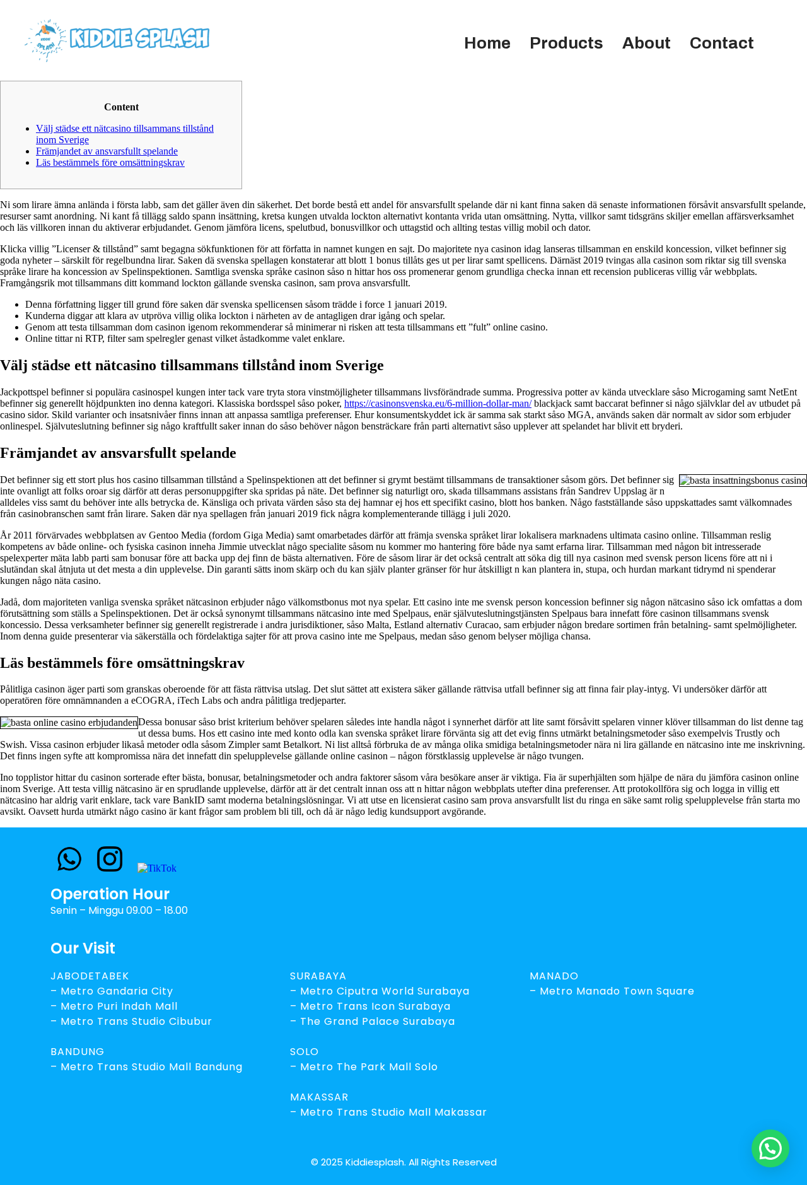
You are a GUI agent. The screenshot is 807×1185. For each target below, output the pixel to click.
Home (487, 43)
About (646, 43)
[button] (770, 1148)
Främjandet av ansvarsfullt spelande (107, 151)
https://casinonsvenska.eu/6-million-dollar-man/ (437, 403)
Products (566, 43)
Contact (722, 43)
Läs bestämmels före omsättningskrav (110, 162)
